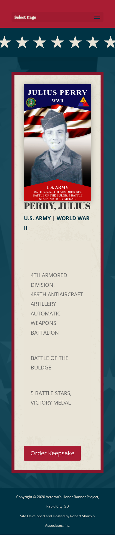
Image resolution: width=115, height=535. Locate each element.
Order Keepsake (52, 453)
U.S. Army (37, 218)
